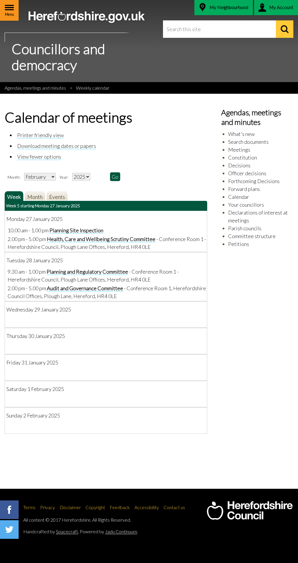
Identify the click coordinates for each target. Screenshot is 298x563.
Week (14, 197)
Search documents (248, 142)
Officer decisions (247, 173)
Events (57, 197)
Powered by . (109, 531)
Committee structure (252, 236)
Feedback (120, 507)
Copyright (95, 507)
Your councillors (246, 204)
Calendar (238, 197)
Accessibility (146, 507)
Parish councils (244, 228)
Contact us (174, 507)
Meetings (239, 149)
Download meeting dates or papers (56, 146)
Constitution (242, 157)
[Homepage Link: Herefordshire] (249, 510)
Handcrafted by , (51, 531)
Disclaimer (70, 507)
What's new (241, 134)
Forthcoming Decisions (254, 181)
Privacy (47, 507)
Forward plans (244, 189)
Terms (29, 507)
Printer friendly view (40, 135)
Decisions (239, 165)
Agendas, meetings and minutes (35, 88)
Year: (64, 177)
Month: (14, 177)
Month (34, 197)
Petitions (238, 244)
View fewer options (39, 156)
